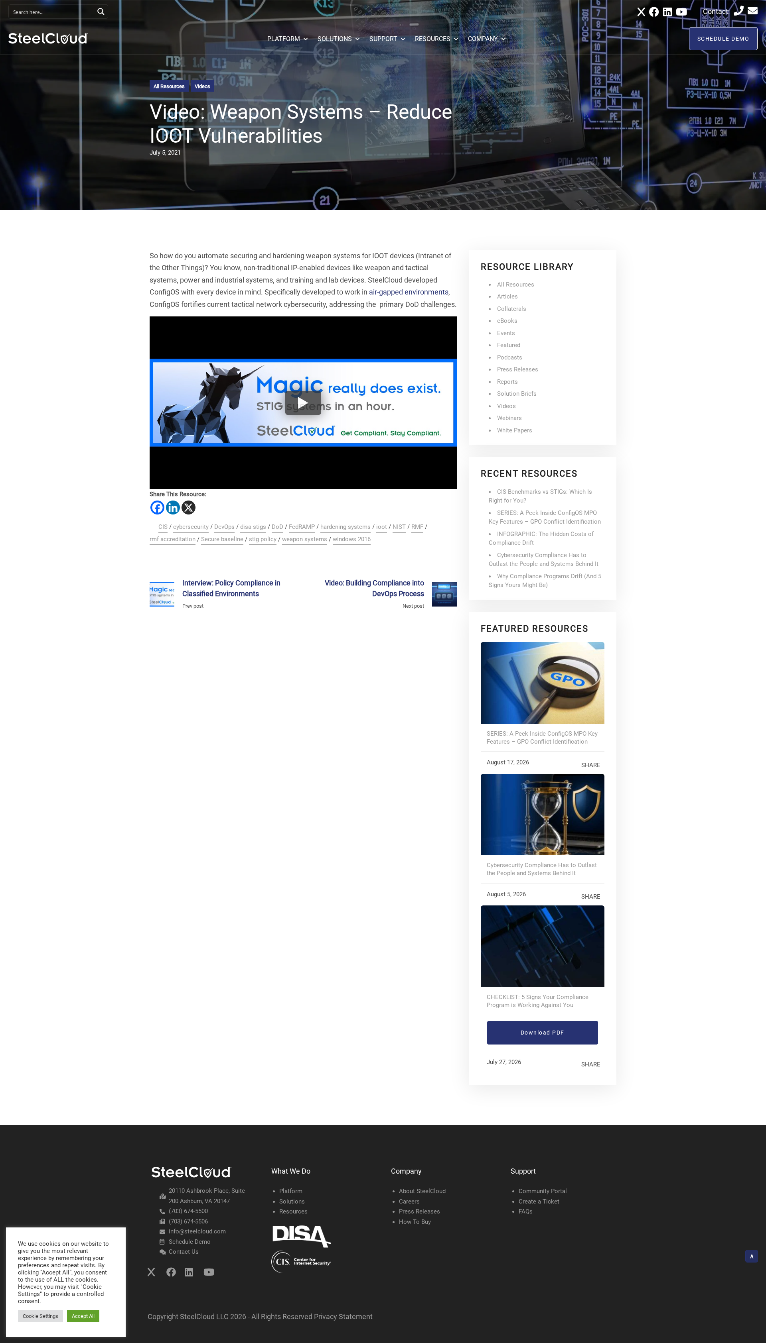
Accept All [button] (83, 1316)
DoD (277, 526)
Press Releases (517, 369)
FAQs (526, 1211)
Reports (507, 381)
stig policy (262, 539)
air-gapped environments (408, 292)
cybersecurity (191, 526)
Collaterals (511, 308)
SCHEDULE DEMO (723, 38)
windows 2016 (352, 539)
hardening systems (345, 526)
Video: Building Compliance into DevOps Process (374, 588)
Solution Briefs (517, 393)
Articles (507, 296)
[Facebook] (157, 507)
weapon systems (304, 539)
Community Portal (543, 1191)
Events (506, 333)
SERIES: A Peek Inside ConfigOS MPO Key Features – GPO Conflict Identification (542, 737)
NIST (399, 526)
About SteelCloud (422, 1191)
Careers (409, 1201)
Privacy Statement (343, 1316)
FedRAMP (302, 526)
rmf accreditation (172, 539)
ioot (381, 526)
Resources (293, 1211)
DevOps (224, 526)
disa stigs (253, 526)
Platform (290, 1191)
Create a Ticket (539, 1201)
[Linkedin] (173, 507)
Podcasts (509, 357)
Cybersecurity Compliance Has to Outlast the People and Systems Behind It (542, 869)
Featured (508, 345)
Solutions (292, 1201)
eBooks (507, 320)
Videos (202, 86)
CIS (163, 526)
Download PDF (543, 1032)
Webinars (509, 418)
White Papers (514, 430)
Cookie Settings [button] (40, 1316)
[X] (188, 507)
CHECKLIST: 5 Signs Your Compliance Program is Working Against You (537, 1001)
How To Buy (415, 1221)
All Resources (169, 86)
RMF (417, 526)
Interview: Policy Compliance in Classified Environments (231, 588)
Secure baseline (222, 539)
